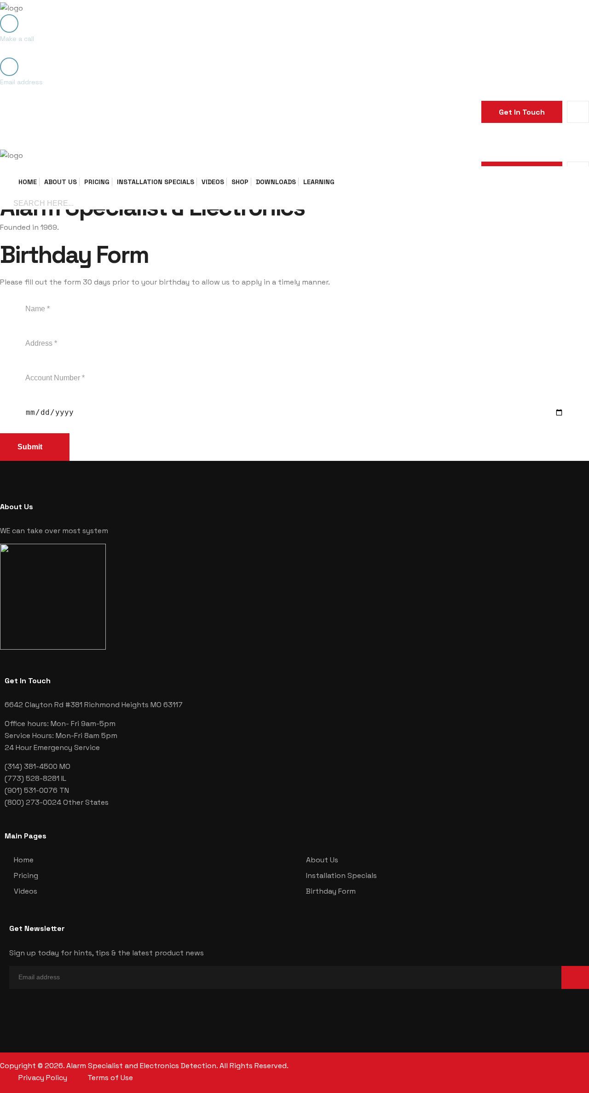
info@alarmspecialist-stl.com (66, 94)
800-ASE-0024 (32, 51)
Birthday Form (331, 891)
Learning (319, 182)
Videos (213, 182)
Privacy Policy (42, 1077)
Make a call (17, 39)
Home (27, 182)
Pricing (97, 182)
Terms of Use (110, 1077)
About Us (60, 182)
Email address (21, 82)
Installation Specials (155, 182)
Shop (239, 182)
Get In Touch (522, 112)
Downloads (276, 182)
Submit (30, 447)
